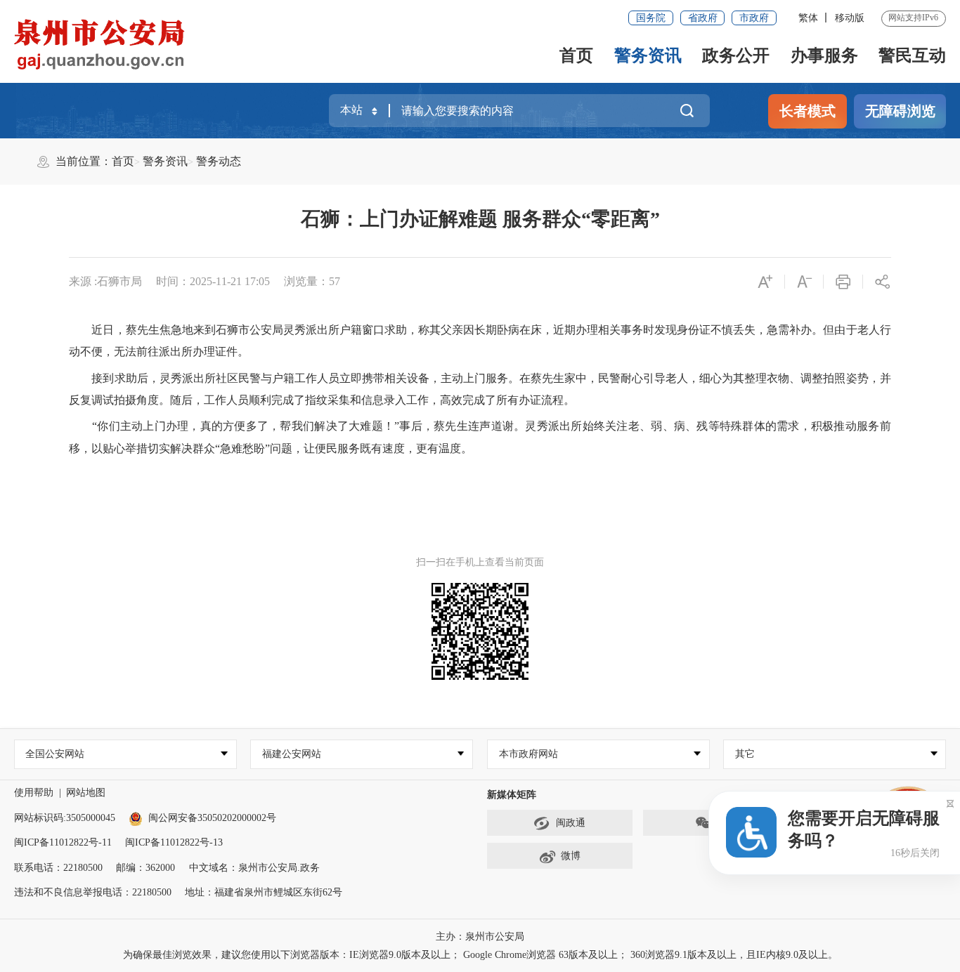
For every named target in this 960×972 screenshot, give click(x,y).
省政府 (703, 18)
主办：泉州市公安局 (480, 936)
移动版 (849, 18)
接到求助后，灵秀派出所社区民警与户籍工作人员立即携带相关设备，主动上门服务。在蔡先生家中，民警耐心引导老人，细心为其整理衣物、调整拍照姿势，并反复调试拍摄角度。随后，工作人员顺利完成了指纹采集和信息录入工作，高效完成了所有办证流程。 (479, 389)
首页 (576, 55)
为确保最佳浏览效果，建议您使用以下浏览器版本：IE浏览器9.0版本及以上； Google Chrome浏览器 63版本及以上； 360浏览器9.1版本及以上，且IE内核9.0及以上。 (480, 955)
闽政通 (570, 822)
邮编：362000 (145, 867)
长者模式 (807, 111)
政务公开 (736, 55)
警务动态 (218, 161)
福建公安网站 (291, 754)
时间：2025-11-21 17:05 (213, 281)
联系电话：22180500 (58, 867)
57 (334, 281)
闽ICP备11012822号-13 (174, 842)
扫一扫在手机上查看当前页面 (480, 562)
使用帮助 (33, 792)
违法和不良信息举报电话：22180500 (92, 892)
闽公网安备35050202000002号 (212, 818)
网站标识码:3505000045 (64, 818)
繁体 (808, 18)
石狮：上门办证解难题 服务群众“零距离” (480, 219)
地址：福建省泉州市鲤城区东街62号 (263, 892)
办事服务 (824, 55)
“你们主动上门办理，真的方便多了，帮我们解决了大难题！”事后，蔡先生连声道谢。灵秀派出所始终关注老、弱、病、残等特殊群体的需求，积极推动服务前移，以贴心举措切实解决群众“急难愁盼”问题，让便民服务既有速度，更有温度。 (479, 437)
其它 (745, 754)
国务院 (651, 18)
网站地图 (85, 792)
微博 (570, 855)
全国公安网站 (54, 754)
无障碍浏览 (900, 111)
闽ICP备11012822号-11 (63, 842)
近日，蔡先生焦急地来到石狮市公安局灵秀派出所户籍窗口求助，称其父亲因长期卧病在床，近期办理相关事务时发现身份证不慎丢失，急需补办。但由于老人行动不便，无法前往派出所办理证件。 (479, 341)
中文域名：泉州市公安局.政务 (254, 867)
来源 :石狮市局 (105, 281)
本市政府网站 (528, 754)
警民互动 (912, 55)
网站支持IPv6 (913, 17)
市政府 (754, 18)
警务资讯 (648, 55)
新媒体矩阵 (511, 794)
